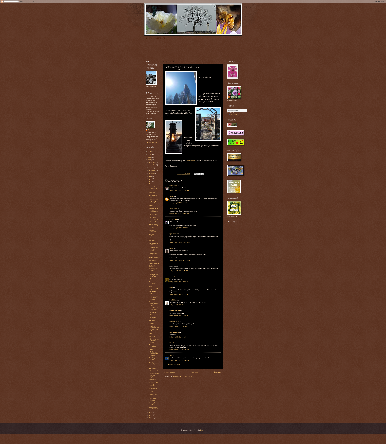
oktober (151, 168)
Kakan (171, 248)
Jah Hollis (172, 277)
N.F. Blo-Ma (152, 312)
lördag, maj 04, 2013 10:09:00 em (179, 349)
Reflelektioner (153, 184)
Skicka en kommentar (173, 364)
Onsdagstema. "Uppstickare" (153, 345)
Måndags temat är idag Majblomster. (153, 210)
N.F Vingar (152, 240)
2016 (149, 151)
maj (150, 181)
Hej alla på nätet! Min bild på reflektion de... (154, 328)
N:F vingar (152, 336)
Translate (234, 114)
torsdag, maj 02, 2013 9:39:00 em (179, 213)
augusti (151, 173)
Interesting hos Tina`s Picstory (153, 270)
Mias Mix (172, 343)
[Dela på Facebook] (201, 174)
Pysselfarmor (173, 234)
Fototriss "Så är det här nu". (153, 220)
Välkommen (152, 260)
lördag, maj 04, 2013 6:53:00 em (178, 326)
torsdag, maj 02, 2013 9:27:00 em (179, 203)
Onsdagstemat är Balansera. (153, 254)
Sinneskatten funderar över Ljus (153, 389)
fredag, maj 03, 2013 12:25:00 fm (179, 271)
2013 (149, 160)
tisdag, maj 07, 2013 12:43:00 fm (179, 360)
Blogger (202, 430)
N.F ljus (151, 315)
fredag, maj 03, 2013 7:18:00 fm (178, 305)
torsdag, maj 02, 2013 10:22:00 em (179, 242)
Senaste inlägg (169, 372)
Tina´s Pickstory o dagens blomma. (154, 384)
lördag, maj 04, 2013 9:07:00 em (178, 337)
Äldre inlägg (218, 372)
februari (151, 418)
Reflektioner (152, 379)
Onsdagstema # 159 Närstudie (154, 407)
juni (150, 179)
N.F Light (151, 279)
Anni (170, 355)
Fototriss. (152, 323)
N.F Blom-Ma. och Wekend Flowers (153, 353)
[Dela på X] (199, 174)
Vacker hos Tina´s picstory (153, 308)
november (152, 165)
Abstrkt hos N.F (153, 257)
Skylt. (150, 286)
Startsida (194, 372)
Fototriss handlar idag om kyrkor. (154, 375)
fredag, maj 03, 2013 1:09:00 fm (178, 281)
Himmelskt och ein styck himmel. (153, 297)
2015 (149, 154)
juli (150, 176)
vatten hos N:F (153, 371)
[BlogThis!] (197, 174)
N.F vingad (152, 192)
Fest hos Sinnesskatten (153, 236)
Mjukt (150, 333)
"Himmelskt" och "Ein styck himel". (154, 340)
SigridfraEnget (174, 332)
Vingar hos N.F (153, 289)
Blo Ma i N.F (152, 266)
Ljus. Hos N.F (153, 214)
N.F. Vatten (152, 217)
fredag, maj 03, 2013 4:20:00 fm (178, 294)
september (152, 170)
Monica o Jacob (174, 321)
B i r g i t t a (173, 219)
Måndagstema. (153, 317)
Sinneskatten (190, 161)
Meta (149, 130)
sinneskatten (173, 185)
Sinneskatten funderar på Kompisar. (153, 188)
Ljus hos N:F (152, 368)
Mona (171, 287)
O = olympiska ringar (153, 358)
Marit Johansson (174, 310)
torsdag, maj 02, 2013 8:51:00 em (179, 190)
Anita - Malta (173, 208)
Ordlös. (151, 349)
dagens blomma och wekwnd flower (153, 225)
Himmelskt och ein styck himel (153, 249)
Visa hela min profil (151, 142)
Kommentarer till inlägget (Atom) (182, 376)
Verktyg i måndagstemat (154, 364)
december (152, 162)
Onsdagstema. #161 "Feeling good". (153, 303)
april (150, 412)
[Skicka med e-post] (195, 174)
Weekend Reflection (152, 230)
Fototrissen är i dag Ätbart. (153, 275)
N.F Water (152, 320)
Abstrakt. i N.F (153, 394)
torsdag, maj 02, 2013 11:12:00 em (179, 260)
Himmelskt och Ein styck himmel (153, 201)
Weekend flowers (152, 282)
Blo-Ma (151, 205)
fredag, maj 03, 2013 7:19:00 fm (178, 315)
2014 (149, 157)
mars (151, 415)
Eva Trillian (173, 300)
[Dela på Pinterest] (203, 174)
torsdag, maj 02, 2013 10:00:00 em (179, 228)
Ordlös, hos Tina (154, 263)
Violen (171, 196)
